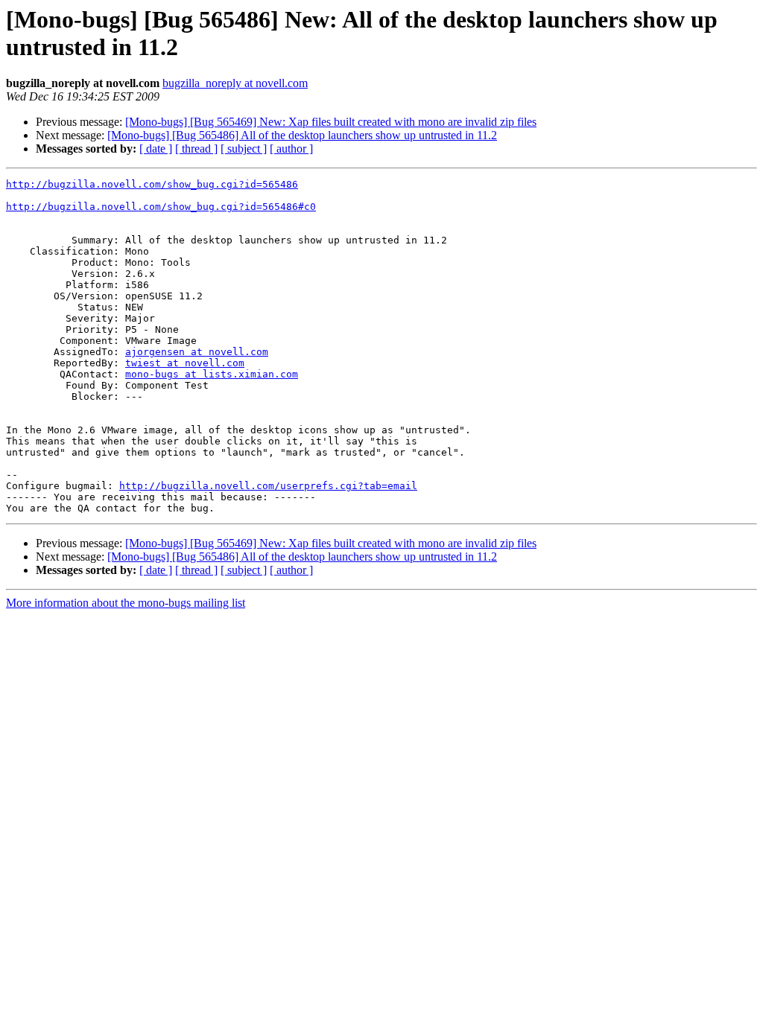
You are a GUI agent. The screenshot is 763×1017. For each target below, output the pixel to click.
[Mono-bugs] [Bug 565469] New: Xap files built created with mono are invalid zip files (330, 121)
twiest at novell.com (184, 363)
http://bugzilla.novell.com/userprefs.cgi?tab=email (268, 485)
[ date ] (155, 148)
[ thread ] (196, 148)
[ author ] (291, 148)
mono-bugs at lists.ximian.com (211, 374)
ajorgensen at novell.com (196, 351)
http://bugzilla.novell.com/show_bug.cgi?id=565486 (152, 184)
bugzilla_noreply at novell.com (235, 83)
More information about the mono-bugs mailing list (125, 602)
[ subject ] (244, 148)
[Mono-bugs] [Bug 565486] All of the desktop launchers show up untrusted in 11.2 (302, 135)
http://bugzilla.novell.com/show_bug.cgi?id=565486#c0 (161, 206)
